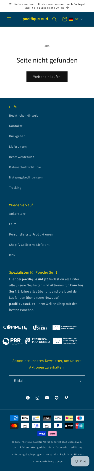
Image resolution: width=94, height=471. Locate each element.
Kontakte (16, 126)
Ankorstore (17, 214)
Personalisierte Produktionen (31, 234)
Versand (51, 454)
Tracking (15, 188)
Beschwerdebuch (21, 157)
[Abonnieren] (80, 380)
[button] (9, 19)
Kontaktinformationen (49, 461)
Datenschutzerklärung (69, 447)
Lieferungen (18, 146)
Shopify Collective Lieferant (29, 245)
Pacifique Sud (29, 441)
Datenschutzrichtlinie (25, 167)
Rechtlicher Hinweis (23, 115)
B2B (12, 255)
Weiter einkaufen (47, 76)
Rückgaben (17, 136)
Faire (12, 224)
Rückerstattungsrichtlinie (35, 447)
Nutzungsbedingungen (26, 177)
